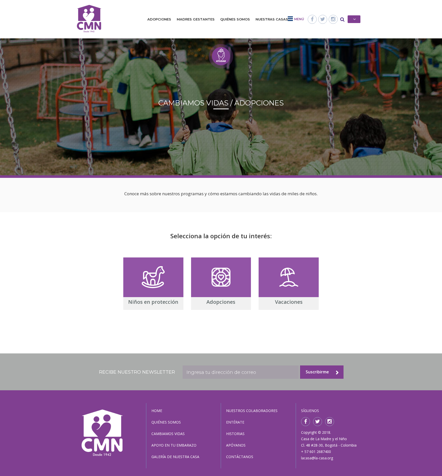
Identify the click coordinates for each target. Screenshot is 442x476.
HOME (156, 410)
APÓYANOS (236, 445)
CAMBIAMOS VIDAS (168, 433)
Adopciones (159, 19)
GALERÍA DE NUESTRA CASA (175, 456)
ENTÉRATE (235, 422)
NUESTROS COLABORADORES (252, 410)
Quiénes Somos (235, 19)
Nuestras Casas (272, 19)
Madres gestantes (196, 19)
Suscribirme (317, 372)
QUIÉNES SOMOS (166, 422)
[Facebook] (312, 19)
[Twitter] (322, 19)
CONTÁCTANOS (239, 456)
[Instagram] (333, 19)
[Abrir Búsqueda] (342, 19)
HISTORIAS (235, 433)
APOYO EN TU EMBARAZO (173, 445)
